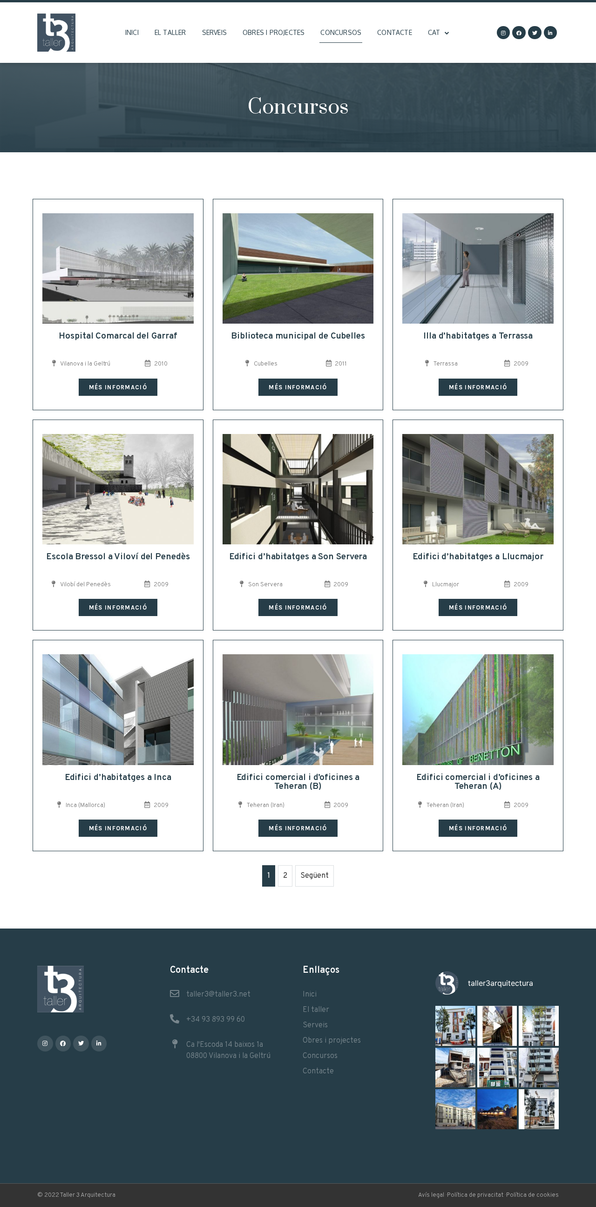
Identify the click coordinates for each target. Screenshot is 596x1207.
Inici (132, 32)
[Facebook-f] (519, 33)
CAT (434, 32)
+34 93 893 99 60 (215, 1019)
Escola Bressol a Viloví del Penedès (118, 557)
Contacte (394, 32)
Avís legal (431, 1195)
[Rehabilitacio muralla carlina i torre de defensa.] (497, 1109)
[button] (118, 387)
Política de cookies (532, 1195)
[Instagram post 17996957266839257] (497, 1026)
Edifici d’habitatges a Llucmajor (478, 557)
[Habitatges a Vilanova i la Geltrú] (539, 1026)
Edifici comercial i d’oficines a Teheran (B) (298, 782)
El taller (170, 32)
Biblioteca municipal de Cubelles (298, 336)
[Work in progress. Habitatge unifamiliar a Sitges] (455, 1068)
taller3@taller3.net (218, 994)
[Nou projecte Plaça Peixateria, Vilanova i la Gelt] (455, 1109)
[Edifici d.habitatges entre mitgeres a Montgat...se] (539, 1109)
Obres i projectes (274, 32)
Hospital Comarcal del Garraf (118, 336)
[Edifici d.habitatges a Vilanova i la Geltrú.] (539, 1068)
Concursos (340, 32)
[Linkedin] (550, 33)
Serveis (214, 32)
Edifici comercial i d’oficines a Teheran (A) (478, 782)
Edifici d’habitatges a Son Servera (298, 557)
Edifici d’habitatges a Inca (118, 777)
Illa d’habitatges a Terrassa (478, 336)
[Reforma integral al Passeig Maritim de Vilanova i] (497, 1068)
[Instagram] (503, 33)
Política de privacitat (475, 1195)
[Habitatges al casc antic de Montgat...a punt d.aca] (455, 1026)
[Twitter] (535, 33)
